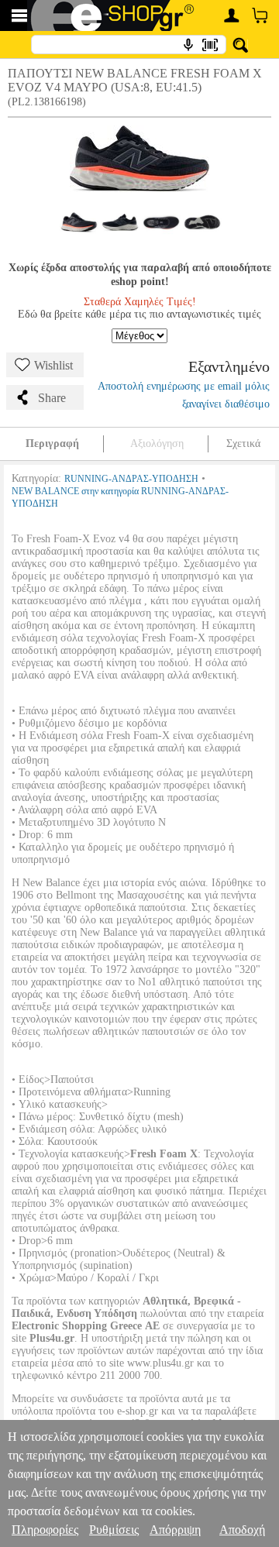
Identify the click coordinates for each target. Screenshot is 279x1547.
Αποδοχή (242, 1529)
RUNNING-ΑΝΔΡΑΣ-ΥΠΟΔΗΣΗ (131, 478)
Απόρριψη (175, 1529)
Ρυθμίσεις (114, 1529)
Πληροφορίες (45, 1529)
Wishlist (53, 365)
